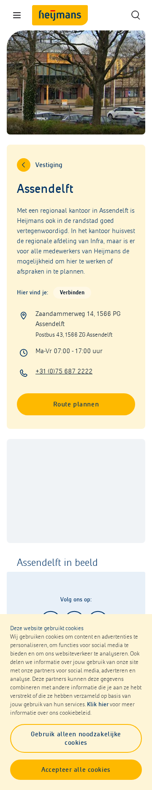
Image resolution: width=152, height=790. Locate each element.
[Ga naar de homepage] (60, 15)
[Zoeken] (135, 15)
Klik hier (98, 704)
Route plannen (76, 404)
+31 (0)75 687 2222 (63, 371)
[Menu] (17, 15)
